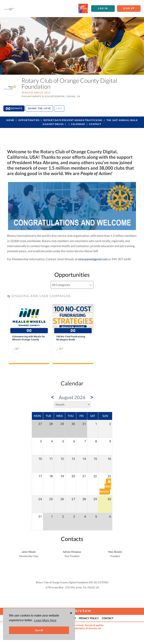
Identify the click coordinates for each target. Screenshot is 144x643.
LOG (59, 108)
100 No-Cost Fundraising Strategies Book (70, 338)
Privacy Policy (89, 618)
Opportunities (29, 120)
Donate (16, 108)
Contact (95, 124)
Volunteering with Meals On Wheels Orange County (28, 338)
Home (10, 120)
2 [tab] (6, 21)
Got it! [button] (39, 630)
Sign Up (129, 8)
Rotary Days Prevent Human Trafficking (73, 120)
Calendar (78, 124)
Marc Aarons (105, 489)
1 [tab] (3, 21)
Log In (103, 8)
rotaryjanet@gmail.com (93, 259)
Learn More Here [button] (45, 620)
